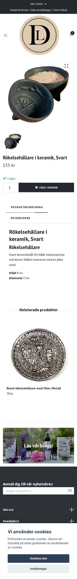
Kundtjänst (11, 521)
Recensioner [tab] (20, 218)
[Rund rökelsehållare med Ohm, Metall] (38, 354)
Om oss (8, 509)
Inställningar (38, 568)
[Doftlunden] (39, 35)
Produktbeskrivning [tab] (27, 207)
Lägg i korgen (48, 187)
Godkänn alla (38, 558)
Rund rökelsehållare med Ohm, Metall (34, 388)
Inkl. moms (37, 4)
